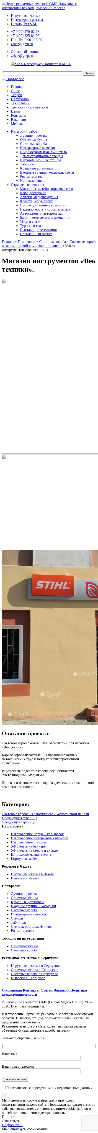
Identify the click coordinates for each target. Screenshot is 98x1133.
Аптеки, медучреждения (39, 197)
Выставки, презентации (38, 230)
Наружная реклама (25, 16)
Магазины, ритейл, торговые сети (46, 189)
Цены (15, 111)
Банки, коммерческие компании (45, 217)
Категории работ (24, 131)
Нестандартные (32, 180)
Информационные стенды (40, 160)
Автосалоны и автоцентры (41, 213)
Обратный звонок (25, 52)
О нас (15, 91)
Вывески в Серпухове (28, 978)
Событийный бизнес (36, 234)
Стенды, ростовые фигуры (31, 926)
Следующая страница (18, 822)
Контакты (18, 115)
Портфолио (15, 79)
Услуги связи (30, 222)
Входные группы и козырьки (33, 906)
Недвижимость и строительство (45, 209)
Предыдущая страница (19, 818)
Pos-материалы (31, 176)
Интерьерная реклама (27, 20)
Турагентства (30, 226)
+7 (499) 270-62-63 (25, 31)
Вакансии (18, 119)
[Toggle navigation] (3, 80)
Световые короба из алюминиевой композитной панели (49, 244)
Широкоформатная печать (31, 854)
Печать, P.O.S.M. (24, 24)
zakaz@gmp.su (22, 44)
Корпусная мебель (25, 859)
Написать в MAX (57, 64)
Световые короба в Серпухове (34, 974)
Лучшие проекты (33, 135)
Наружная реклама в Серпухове (35, 966)
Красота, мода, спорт (36, 201)
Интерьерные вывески (37, 148)
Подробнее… (12, 1125)
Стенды (17, 918)
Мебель (17, 124)
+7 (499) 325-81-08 (25, 36)
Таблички (27, 164)
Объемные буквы (33, 139)
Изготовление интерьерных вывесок (39, 838)
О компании (12, 990)
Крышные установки (36, 168)
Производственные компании (43, 205)
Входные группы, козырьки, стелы (47, 172)
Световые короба (33, 144)
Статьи (47, 990)
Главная (17, 87)
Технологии (20, 103)
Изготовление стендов (28, 842)
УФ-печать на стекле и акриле (34, 850)
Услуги (16, 95)
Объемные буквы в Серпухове (34, 970)
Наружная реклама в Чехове (32, 874)
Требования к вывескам (29, 107)
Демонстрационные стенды (41, 156)
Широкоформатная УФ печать (43, 152)
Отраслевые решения (27, 185)
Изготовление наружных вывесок (37, 834)
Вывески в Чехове (25, 878)
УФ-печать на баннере (28, 846)
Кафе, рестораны (33, 193)
